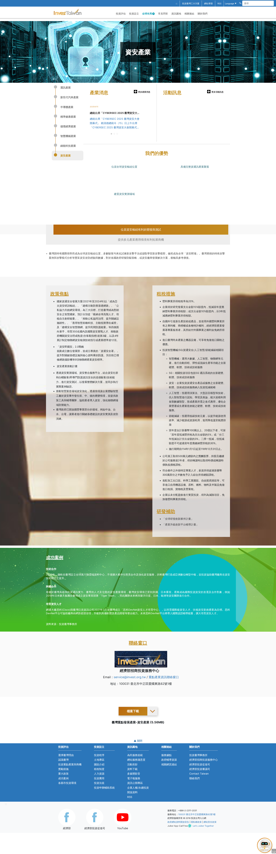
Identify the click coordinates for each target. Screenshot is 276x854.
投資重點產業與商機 (70, 764)
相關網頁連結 (169, 764)
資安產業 (65, 155)
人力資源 (99, 773)
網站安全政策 (210, 822)
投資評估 (121, 13)
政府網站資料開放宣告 (178, 822)
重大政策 (63, 773)
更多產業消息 (144, 92)
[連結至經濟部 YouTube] (122, 817)
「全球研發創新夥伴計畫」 (177, 518)
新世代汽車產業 (69, 97)
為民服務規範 (135, 755)
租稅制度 (99, 769)
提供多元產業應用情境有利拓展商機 (141, 239)
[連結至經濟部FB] (66, 817)
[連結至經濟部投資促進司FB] (94, 817)
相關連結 (189, 13)
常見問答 (163, 13)
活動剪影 (132, 764)
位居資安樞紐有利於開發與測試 (141, 229)
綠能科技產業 (68, 145)
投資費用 (99, 778)
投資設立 (134, 13)
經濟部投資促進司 (199, 764)
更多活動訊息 (217, 92)
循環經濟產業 (68, 126)
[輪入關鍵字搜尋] (240, 2)
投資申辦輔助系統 (104, 787)
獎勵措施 (63, 769)
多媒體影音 (133, 773)
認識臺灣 (63, 759)
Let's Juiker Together (203, 826)
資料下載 (132, 769)
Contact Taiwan (199, 773)
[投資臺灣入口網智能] (265, 845)
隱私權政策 (196, 822)
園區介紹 (99, 764)
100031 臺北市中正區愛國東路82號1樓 (196, 814)
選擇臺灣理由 (66, 755)
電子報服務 (133, 778)
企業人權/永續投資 (138, 787)
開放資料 (132, 792)
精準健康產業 (68, 116)
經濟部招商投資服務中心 (203, 759)
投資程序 (99, 755)
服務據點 (166, 755)
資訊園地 (176, 13)
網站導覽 (208, 3)
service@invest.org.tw (130, 677)
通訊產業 (65, 87)
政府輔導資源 (169, 759)
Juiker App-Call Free (177, 826)
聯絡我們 (194, 778)
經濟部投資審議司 (199, 769)
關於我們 (202, 13)
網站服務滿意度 (136, 759)
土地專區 (99, 759)
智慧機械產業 (68, 136)
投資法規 (99, 782)
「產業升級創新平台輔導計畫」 (180, 524)
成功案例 (63, 778)
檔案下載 (133, 711)
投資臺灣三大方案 (190, 3)
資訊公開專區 (135, 782)
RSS (219, 3)
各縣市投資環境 (67, 782)
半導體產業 (66, 107)
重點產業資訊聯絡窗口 (164, 677)
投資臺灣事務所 (198, 755)
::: (176, 3)
